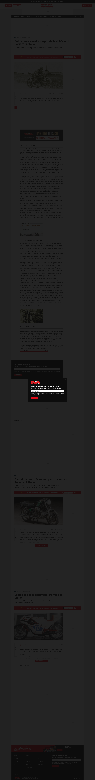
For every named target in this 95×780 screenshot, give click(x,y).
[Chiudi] (66, 379)
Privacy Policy (52, 393)
